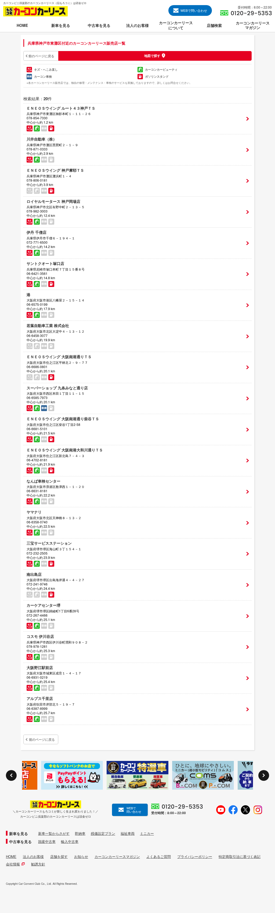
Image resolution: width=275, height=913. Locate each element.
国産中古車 (47, 841)
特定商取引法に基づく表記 (239, 856)
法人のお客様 (33, 856)
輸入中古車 (69, 841)
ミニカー (147, 833)
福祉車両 (128, 833)
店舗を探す (59, 856)
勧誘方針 (38, 864)
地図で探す (152, 55)
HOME (11, 856)
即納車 (80, 833)
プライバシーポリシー (194, 856)
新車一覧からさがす (54, 833)
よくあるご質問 (158, 856)
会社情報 (13, 864)
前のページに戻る (41, 55)
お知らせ (81, 856)
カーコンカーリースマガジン (117, 856)
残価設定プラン (103, 833)
